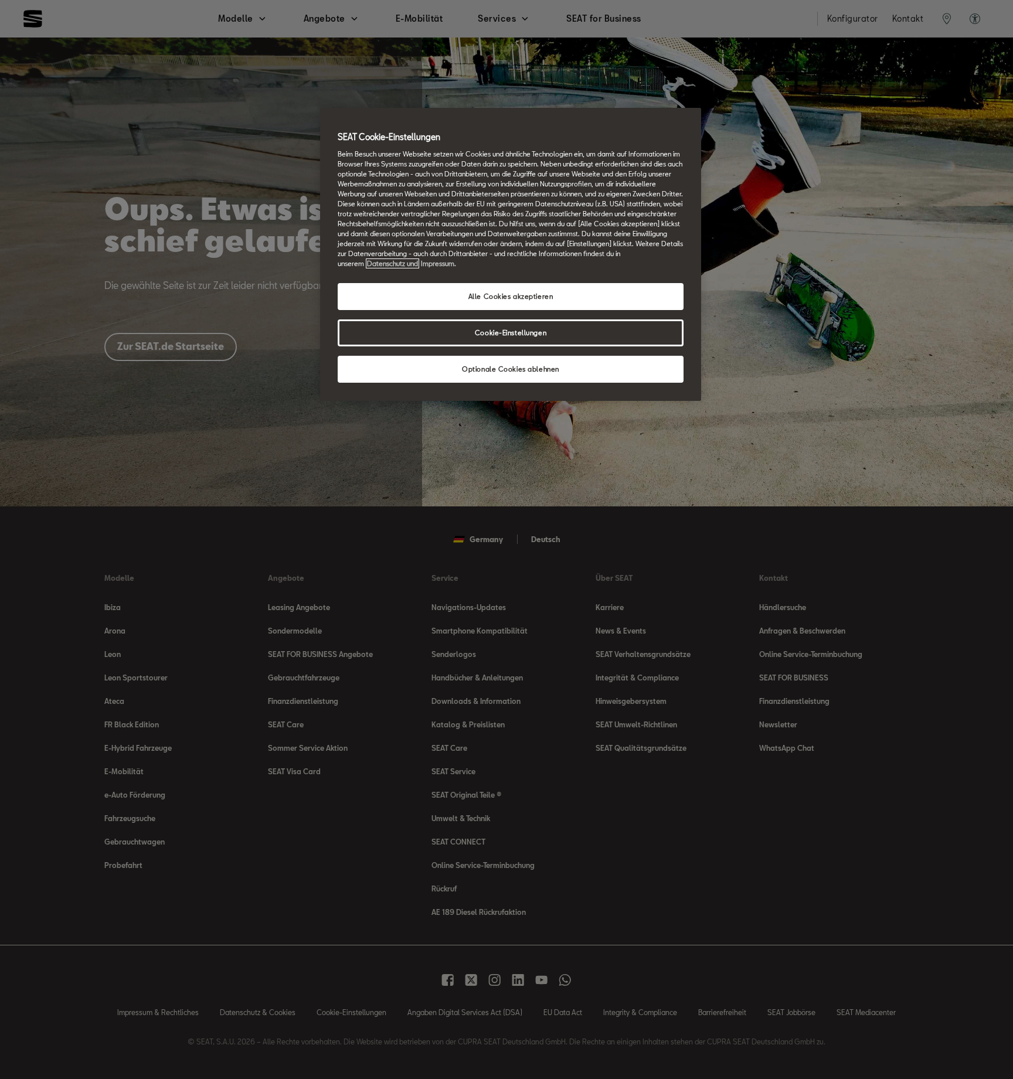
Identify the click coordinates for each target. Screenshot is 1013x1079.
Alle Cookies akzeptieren (510, 296)
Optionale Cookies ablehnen (510, 369)
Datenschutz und (392, 263)
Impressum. (438, 263)
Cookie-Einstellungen (510, 332)
